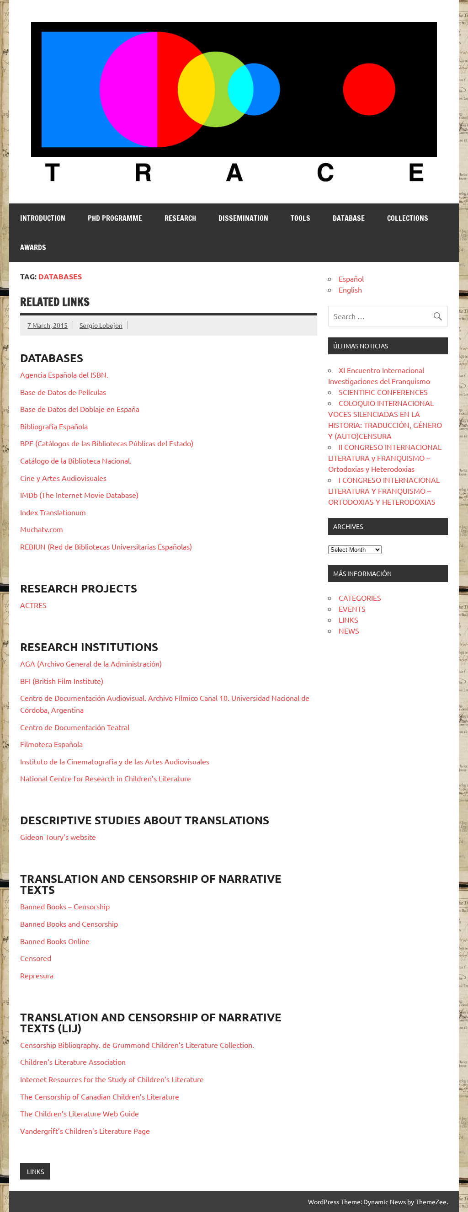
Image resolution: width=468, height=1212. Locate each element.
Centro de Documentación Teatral (74, 726)
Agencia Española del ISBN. (64, 374)
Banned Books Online (55, 940)
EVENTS (352, 608)
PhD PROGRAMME (115, 218)
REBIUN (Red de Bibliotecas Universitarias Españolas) (106, 546)
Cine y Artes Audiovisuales (63, 477)
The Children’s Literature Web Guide (79, 1113)
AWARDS (33, 247)
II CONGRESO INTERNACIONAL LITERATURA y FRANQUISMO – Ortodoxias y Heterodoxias (384, 457)
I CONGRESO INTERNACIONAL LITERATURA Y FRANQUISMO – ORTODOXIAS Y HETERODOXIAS (384, 490)
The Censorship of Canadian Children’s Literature (99, 1096)
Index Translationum (53, 512)
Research (180, 218)
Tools (300, 218)
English (350, 289)
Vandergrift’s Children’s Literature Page (85, 1130)
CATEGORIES (360, 597)
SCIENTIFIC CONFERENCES (383, 391)
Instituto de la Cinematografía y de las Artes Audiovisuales (114, 761)
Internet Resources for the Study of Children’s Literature (112, 1079)
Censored (35, 957)
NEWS (349, 630)
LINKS (35, 1171)
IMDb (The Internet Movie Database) (79, 494)
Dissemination (243, 218)
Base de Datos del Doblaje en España (79, 408)
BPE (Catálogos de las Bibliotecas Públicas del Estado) (106, 443)
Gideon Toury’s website (58, 836)
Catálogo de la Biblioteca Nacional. (76, 460)
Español (351, 278)
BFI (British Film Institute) (61, 680)
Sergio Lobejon (101, 325)
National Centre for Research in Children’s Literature (105, 778)
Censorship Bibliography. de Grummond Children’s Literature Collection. (137, 1044)
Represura (36, 975)
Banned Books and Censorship (69, 923)
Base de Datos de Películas (63, 391)
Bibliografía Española (54, 426)
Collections (407, 218)
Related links (55, 302)
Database (349, 218)
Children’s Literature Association (73, 1061)
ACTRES (33, 604)
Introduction (42, 218)
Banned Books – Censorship (65, 906)
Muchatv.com (41, 529)
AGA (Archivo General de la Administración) (91, 663)
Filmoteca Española (51, 743)
